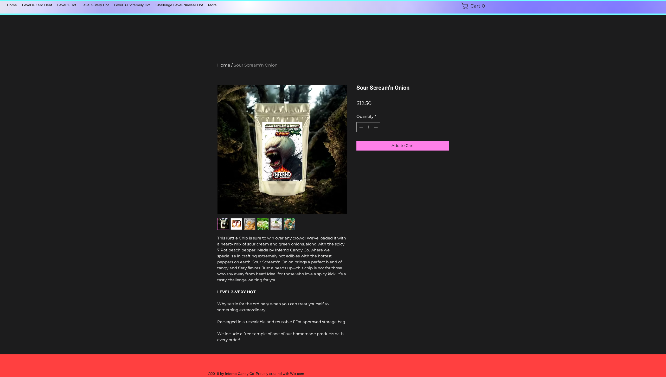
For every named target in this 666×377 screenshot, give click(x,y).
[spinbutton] (368, 127)
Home (223, 65)
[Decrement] (360, 127)
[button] (478, 6)
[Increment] (376, 127)
